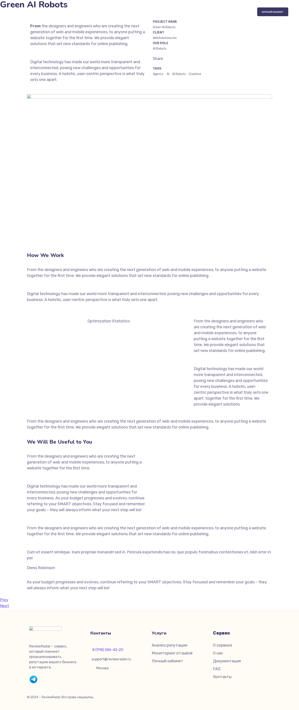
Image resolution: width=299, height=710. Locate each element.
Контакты (222, 676)
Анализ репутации (169, 645)
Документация (227, 661)
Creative (195, 74)
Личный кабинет (167, 661)
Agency (158, 74)
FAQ (216, 668)
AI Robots (179, 74)
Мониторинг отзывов (172, 653)
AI (168, 74)
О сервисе (222, 645)
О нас (218, 653)
